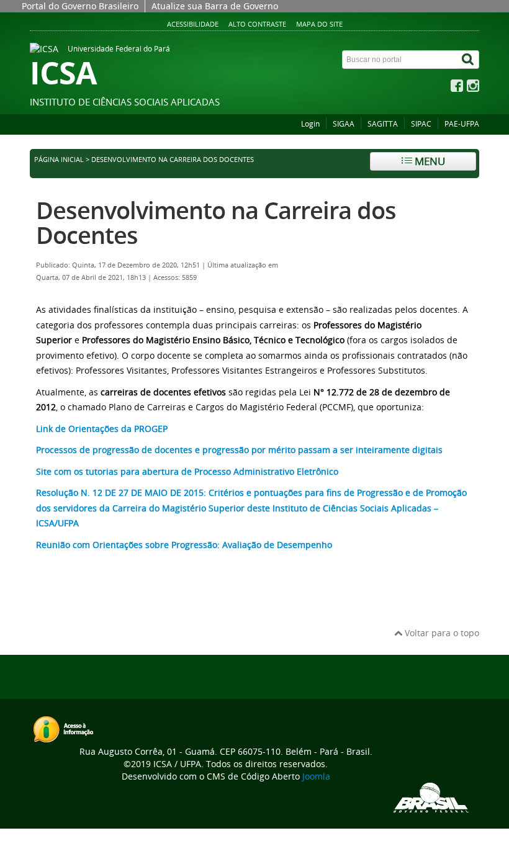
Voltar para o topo (440, 633)
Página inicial (59, 159)
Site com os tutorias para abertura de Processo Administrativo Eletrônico (187, 471)
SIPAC (421, 124)
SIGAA (343, 124)
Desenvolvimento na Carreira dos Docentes (216, 222)
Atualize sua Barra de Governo (214, 6)
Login (310, 124)
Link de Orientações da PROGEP (102, 428)
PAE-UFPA (461, 124)
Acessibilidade (192, 24)
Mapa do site (319, 24)
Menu (428, 161)
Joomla (316, 776)
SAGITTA (382, 124)
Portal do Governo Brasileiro (80, 6)
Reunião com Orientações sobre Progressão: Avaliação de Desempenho (184, 545)
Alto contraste (257, 24)
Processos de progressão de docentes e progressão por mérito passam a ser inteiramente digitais (239, 450)
